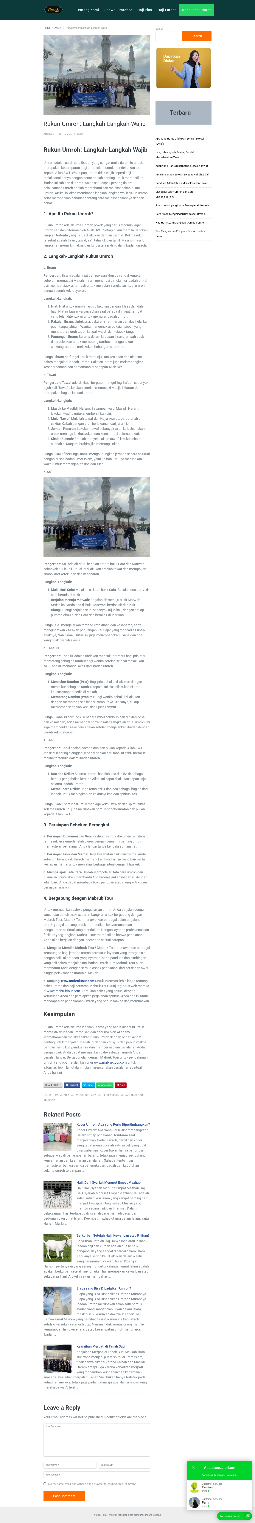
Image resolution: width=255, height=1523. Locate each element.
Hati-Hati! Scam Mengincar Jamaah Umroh (180, 222)
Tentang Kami (87, 10)
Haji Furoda (167, 10)
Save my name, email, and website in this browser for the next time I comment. (91, 1483)
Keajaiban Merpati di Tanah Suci (101, 1346)
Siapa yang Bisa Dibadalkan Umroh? (104, 1288)
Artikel (58, 27)
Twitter (89, 1085)
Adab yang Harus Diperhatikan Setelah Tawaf (182, 165)
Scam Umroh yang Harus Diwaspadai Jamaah (182, 205)
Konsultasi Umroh (197, 10)
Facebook (73, 1085)
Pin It (122, 1085)
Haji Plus (144, 10)
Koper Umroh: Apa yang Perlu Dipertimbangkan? (113, 1124)
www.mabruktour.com (77, 981)
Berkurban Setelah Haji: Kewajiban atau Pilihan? (113, 1235)
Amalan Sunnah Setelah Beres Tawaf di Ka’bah (182, 174)
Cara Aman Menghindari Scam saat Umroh (180, 213)
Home (46, 27)
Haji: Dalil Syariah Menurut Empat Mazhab (109, 1182)
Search (160, 28)
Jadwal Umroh (116, 10)
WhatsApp (106, 1085)
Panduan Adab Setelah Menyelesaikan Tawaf (182, 183)
